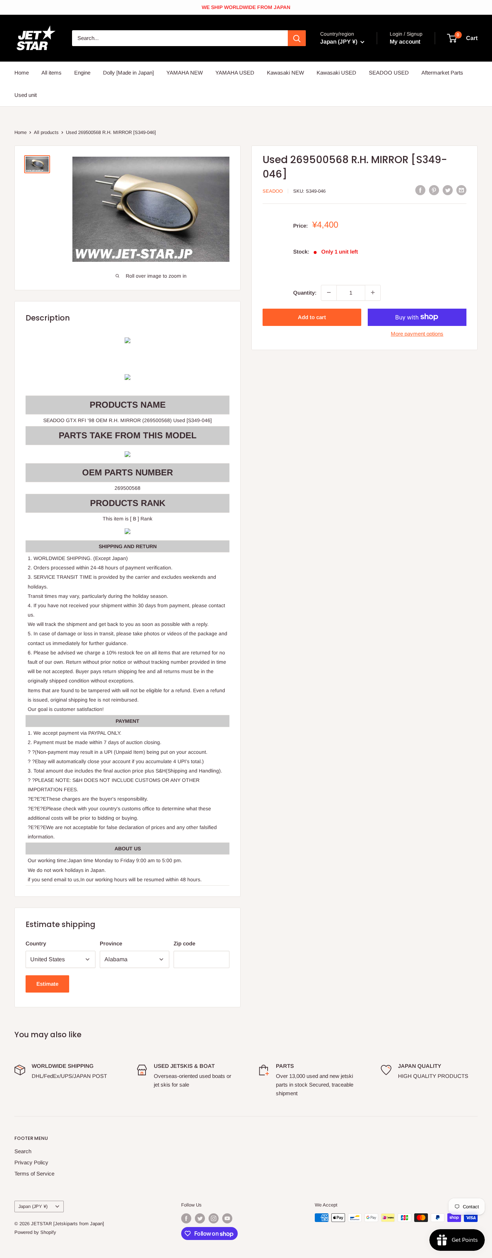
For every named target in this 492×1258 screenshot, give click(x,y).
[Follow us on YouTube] (227, 1218)
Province (111, 943)
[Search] (297, 38)
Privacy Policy (31, 1162)
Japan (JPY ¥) (33, 1206)
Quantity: (305, 292)
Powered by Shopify (35, 1232)
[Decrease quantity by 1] (328, 292)
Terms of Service (34, 1173)
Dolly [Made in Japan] (128, 73)
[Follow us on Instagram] (214, 1218)
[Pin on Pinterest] (434, 190)
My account (405, 42)
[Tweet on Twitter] (448, 190)
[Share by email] (461, 190)
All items (51, 73)
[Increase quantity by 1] (372, 292)
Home (21, 73)
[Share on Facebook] (420, 190)
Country (36, 943)
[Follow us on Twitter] (200, 1218)
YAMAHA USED (234, 73)
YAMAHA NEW (184, 73)
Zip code (184, 943)
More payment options (417, 333)
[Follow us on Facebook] (186, 1218)
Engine (82, 73)
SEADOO (273, 190)
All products (46, 132)
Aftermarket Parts (442, 73)
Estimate (47, 984)
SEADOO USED (389, 73)
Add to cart (312, 317)
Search (22, 1151)
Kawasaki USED (336, 73)
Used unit (25, 95)
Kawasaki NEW (285, 73)
